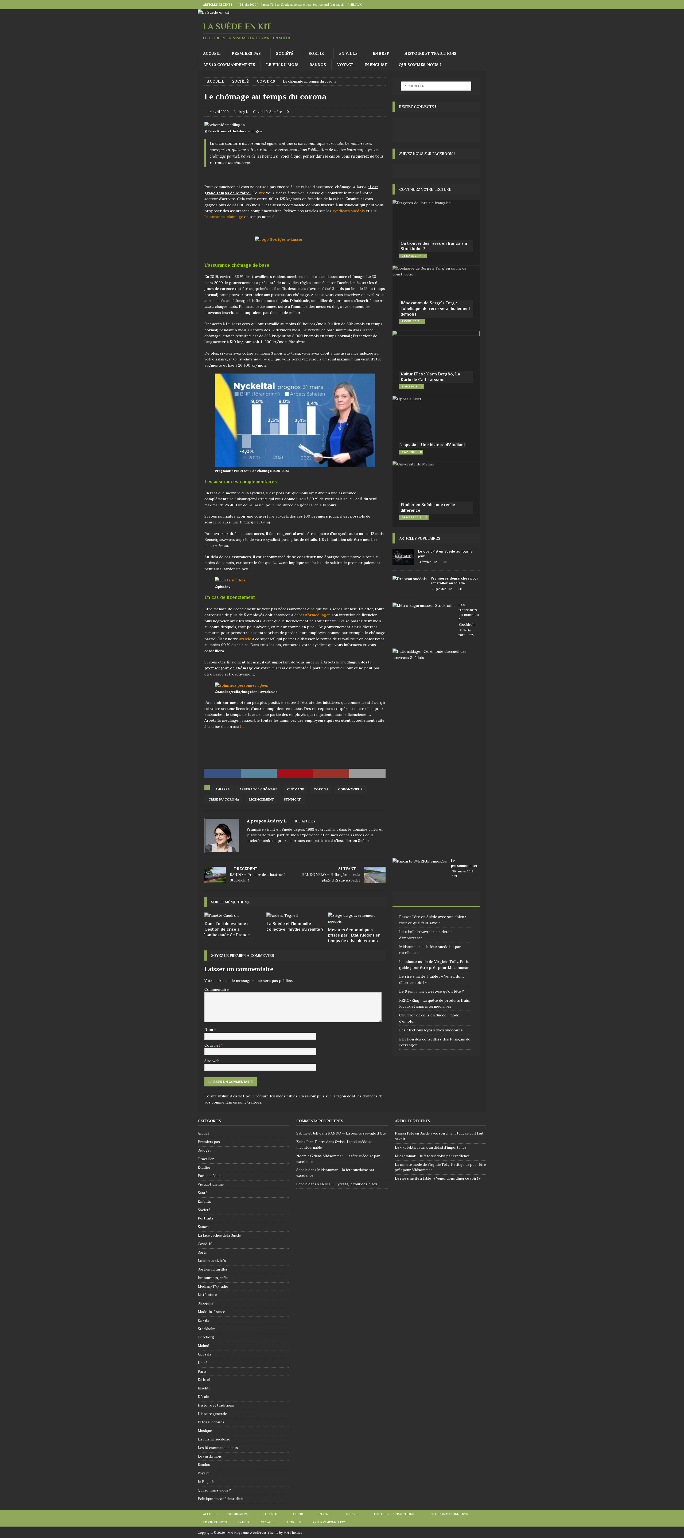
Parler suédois (209, 1176)
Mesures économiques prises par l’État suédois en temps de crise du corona (354, 935)
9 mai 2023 (409, 386)
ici (242, 726)
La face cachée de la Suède (219, 1235)
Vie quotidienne (211, 1184)
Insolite (204, 1388)
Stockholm (206, 1329)
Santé (202, 1193)
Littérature (207, 1294)
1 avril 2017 (410, 321)
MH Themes (292, 1533)
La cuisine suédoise (214, 1439)
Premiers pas (246, 53)
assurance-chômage (224, 216)
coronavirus (350, 789)
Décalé (203, 1397)
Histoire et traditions (430, 53)
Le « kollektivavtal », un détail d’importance (430, 1147)
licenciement (261, 799)
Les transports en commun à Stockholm (468, 615)
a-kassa (222, 789)
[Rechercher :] (436, 86)
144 (460, 589)
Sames (203, 1227)
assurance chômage (258, 789)
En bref (381, 53)
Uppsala (204, 1354)
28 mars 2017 (411, 256)
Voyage (345, 64)
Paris (202, 1371)
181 (445, 562)
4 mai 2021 (409, 452)
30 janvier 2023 (442, 589)
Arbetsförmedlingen (312, 614)
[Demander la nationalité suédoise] (434, 654)
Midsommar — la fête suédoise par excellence (432, 1156)
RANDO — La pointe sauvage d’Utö (357, 1133)
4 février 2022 (428, 562)
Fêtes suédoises (211, 1422)
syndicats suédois (348, 210)
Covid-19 (260, 112)
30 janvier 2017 (462, 871)
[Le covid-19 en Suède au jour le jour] (403, 557)
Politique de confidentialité (220, 1499)
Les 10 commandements (229, 64)
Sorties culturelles (213, 1269)
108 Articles (305, 821)
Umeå (202, 1363)
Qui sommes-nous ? (420, 64)
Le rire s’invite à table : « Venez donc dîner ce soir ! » (438, 1178)
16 (426, 517)
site (261, 193)
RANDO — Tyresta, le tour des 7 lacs (347, 1184)
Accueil (212, 53)
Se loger (204, 1150)
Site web (212, 1060)
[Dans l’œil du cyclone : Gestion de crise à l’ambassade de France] (233, 915)
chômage (295, 789)
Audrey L (241, 112)
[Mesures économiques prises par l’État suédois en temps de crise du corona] (357, 918)
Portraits (205, 1218)
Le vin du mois (282, 64)
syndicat (292, 799)
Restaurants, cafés (213, 1278)
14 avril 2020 (218, 112)
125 (471, 635)
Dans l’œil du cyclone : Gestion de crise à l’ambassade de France (227, 929)
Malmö (203, 1345)
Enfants (204, 1201)
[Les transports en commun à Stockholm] (423, 605)
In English (376, 64)
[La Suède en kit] (213, 12)
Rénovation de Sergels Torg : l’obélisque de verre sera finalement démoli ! (435, 309)
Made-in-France (211, 1312)
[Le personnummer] (419, 861)
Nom (209, 1029)
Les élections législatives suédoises (431, 1030)
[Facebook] (471, 4)
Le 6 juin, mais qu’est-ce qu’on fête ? (431, 991)
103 (454, 876)
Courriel (212, 1045)
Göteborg (206, 1337)
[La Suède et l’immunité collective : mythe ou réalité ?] (295, 915)
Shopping (205, 1303)
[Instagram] (481, 4)
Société (284, 53)
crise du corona (223, 799)
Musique (205, 1430)
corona (321, 789)
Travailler (206, 1159)
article (245, 638)
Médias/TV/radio (213, 1286)
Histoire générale (212, 1414)
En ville (348, 53)
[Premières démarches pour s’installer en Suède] (409, 579)
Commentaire (216, 989)
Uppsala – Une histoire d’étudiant (433, 444)
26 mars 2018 (411, 517)
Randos (317, 64)
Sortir (316, 53)
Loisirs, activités (212, 1261)
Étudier (204, 1167)
